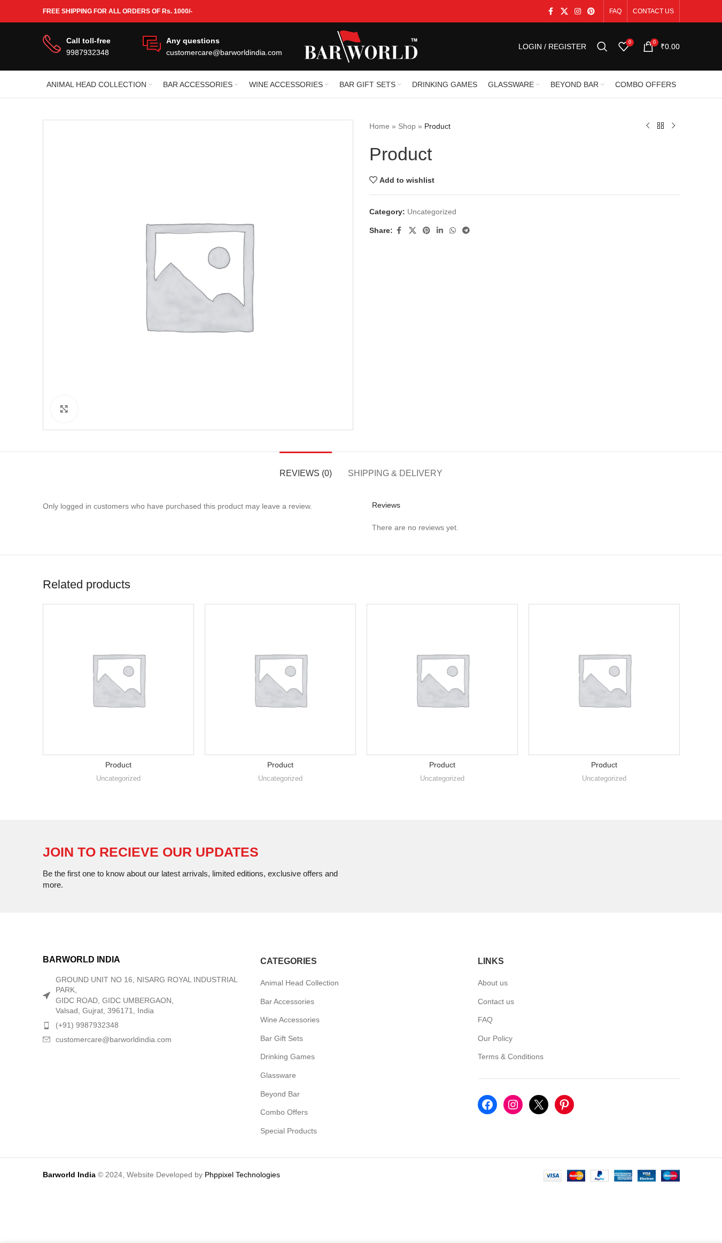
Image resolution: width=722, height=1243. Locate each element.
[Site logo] (361, 46)
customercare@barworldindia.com (114, 1039)
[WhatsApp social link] (452, 230)
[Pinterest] (564, 1104)
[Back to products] (660, 126)
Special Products (288, 1131)
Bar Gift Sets (281, 1038)
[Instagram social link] (577, 11)
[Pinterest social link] (591, 11)
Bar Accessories (287, 1001)
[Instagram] (513, 1104)
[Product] (118, 679)
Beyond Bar (280, 1094)
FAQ (485, 1019)
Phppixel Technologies (242, 1174)
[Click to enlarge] (64, 408)
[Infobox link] (77, 47)
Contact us (496, 1001)
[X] (538, 1104)
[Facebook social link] (551, 11)
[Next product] (673, 126)
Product (118, 764)
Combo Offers (284, 1112)
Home (379, 126)
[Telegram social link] (466, 230)
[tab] (306, 468)
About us (493, 982)
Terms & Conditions (511, 1056)
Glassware (278, 1075)
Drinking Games (287, 1056)
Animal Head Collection (299, 982)
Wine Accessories (290, 1019)
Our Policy (495, 1038)
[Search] (602, 46)
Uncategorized (431, 211)
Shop (407, 126)
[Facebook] (487, 1104)
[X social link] (564, 11)
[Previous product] (647, 126)
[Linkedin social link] (439, 230)
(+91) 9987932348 (87, 1025)
